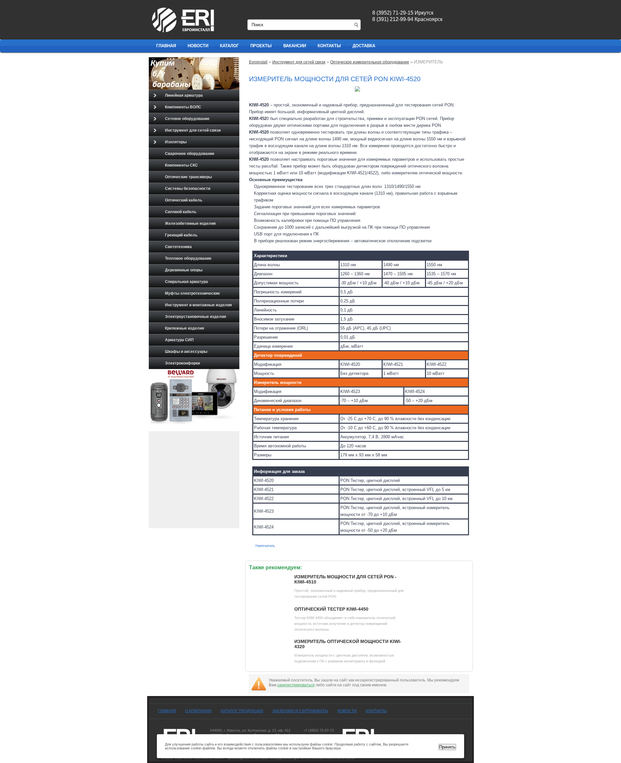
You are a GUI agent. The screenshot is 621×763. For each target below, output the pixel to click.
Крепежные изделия (184, 328)
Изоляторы (176, 142)
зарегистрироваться (296, 685)
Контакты (329, 45)
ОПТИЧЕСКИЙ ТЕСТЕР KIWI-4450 (331, 609)
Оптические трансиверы (188, 177)
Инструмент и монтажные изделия (198, 305)
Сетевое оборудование (187, 118)
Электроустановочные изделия (195, 316)
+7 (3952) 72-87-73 (318, 730)
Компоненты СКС (181, 165)
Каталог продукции (242, 711)
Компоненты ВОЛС (183, 107)
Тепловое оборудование (188, 258)
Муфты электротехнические (192, 293)
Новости (198, 45)
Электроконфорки (182, 363)
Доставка (364, 45)
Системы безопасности (187, 188)
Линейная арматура (184, 95)
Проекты (261, 45)
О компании (198, 711)
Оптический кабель (183, 200)
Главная (166, 45)
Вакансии (294, 45)
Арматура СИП (179, 340)
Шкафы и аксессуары (186, 351)
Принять (447, 747)
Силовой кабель (180, 212)
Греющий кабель (181, 235)
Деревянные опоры (183, 270)
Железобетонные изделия (190, 223)
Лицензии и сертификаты (300, 711)
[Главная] (183, 32)
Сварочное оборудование (189, 153)
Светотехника (178, 247)
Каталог (229, 45)
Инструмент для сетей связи (193, 130)
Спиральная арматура (186, 281)
